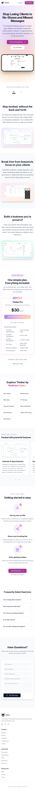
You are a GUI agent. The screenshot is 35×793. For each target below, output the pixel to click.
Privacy (3, 774)
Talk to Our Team (17, 363)
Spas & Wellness (25, 406)
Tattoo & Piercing (25, 412)
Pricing (3, 735)
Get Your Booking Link (16, 42)
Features (3, 732)
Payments (4, 738)
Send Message (13, 695)
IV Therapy (23, 400)
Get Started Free (16, 570)
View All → (4, 763)
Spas (2, 757)
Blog (2, 772)
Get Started (29, 2)
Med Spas (6, 400)
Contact (3, 743)
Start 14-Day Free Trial (16, 317)
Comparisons (5, 741)
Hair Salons (7, 393)
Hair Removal (7, 412)
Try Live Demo (17, 47)
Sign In (21, 2)
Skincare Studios (8, 406)
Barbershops (24, 393)
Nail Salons (7, 419)
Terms (3, 777)
